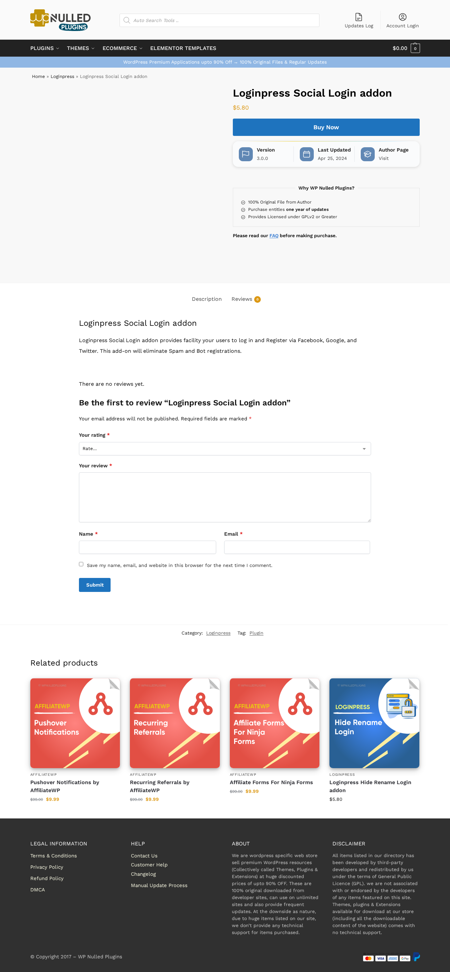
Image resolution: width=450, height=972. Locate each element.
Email (233, 534)
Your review (95, 466)
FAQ (273, 235)
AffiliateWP (43, 774)
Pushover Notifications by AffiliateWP (64, 786)
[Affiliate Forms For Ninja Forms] (275, 723)
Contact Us (144, 856)
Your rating (94, 435)
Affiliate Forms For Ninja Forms (271, 782)
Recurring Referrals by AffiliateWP (160, 786)
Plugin (256, 633)
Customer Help (149, 865)
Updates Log (359, 25)
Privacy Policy (46, 867)
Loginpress (62, 76)
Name (88, 534)
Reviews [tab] (244, 299)
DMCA (37, 890)
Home (38, 76)
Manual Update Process (159, 885)
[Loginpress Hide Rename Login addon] (374, 723)
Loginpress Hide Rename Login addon (370, 786)
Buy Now (326, 127)
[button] (406, 48)
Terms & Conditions (53, 856)
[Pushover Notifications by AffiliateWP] (75, 723)
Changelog (143, 874)
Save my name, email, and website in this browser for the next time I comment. (179, 565)
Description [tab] (207, 299)
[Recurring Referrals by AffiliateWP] (175, 723)
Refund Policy (47, 878)
